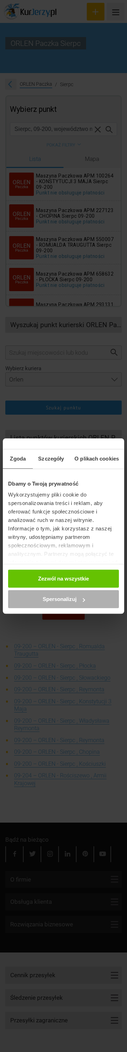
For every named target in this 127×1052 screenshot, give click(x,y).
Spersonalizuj (60, 599)
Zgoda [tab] (18, 459)
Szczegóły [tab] (51, 459)
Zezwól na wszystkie (63, 579)
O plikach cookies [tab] (96, 459)
